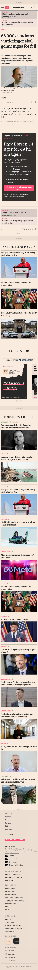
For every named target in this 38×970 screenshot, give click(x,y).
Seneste (8, 823)
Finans (3, 744)
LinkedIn (10, 951)
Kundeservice (10, 888)
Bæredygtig (5, 422)
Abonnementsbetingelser (14, 897)
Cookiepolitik (10, 891)
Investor (8, 820)
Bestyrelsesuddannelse (13, 877)
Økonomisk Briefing (14, 865)
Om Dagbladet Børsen (13, 925)
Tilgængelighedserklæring (14, 901)
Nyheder (8, 817)
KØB (7, 7)
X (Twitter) (11, 961)
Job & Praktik (10, 922)
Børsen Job (9, 881)
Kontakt (8, 919)
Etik (6, 907)
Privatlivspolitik (10, 894)
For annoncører (10, 904)
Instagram (11, 954)
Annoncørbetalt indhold (13, 929)
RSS (6, 826)
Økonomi (5, 30)
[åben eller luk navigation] (3, 7)
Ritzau (3, 98)
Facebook (11, 957)
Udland (3, 454)
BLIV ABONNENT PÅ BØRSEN (15, 840)
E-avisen (11, 834)
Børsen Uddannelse (12, 874)
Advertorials (9, 932)
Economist (11, 862)
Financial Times (13, 859)
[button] (35, 7)
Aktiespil (8, 829)
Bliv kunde (9, 910)
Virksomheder (6, 552)
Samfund (4, 519)
